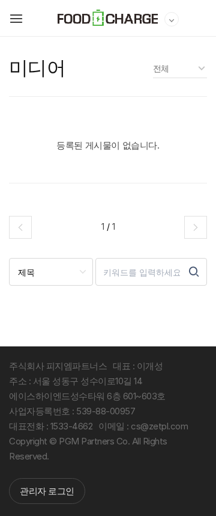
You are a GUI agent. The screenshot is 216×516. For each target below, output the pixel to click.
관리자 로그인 (47, 491)
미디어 (37, 67)
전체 (161, 68)
